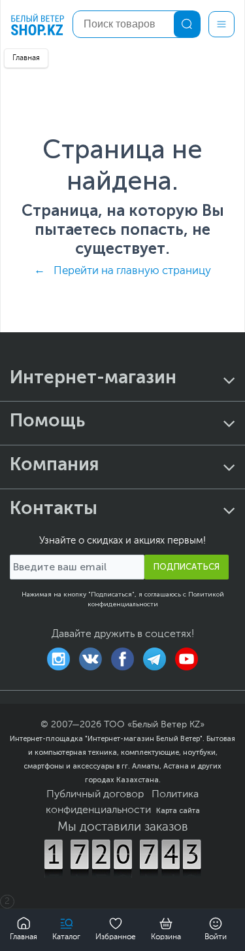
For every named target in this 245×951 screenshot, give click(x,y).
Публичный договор (95, 794)
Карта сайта (178, 810)
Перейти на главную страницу (132, 271)
